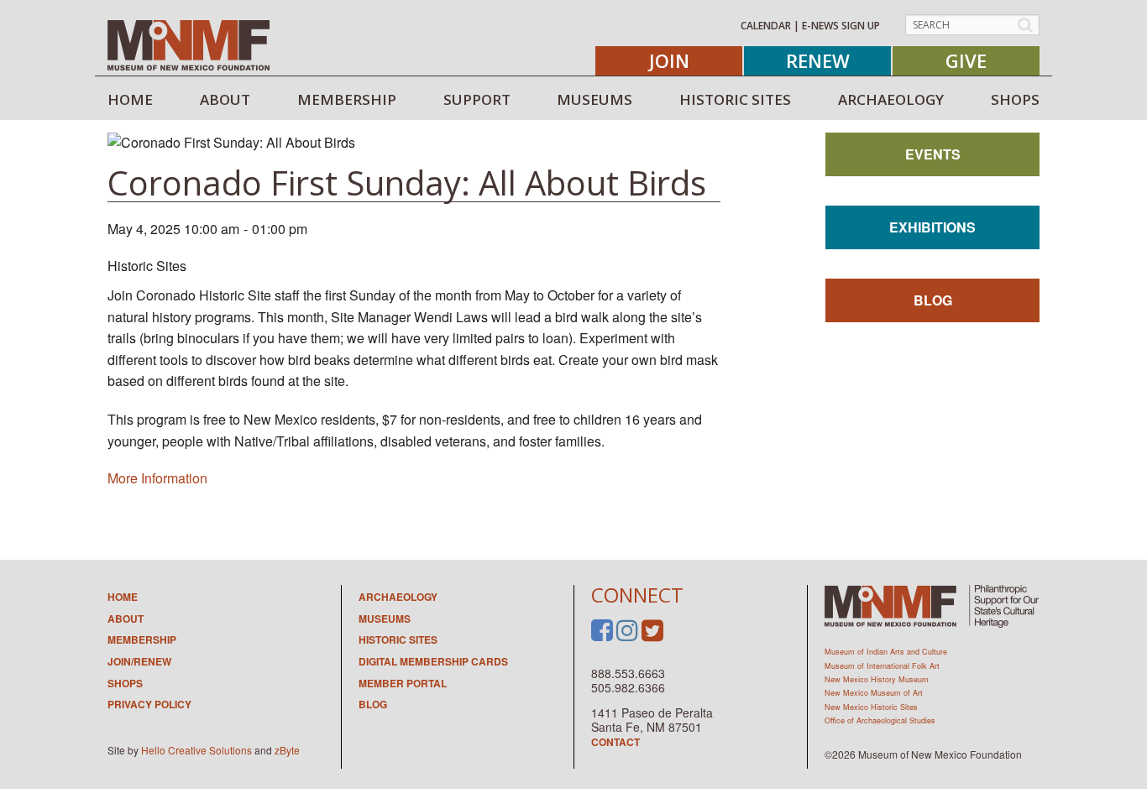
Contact (615, 741)
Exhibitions (932, 227)
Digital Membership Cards (433, 661)
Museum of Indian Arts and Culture (886, 651)
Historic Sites (398, 639)
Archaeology (398, 596)
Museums (385, 618)
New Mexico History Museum (877, 679)
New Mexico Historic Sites (871, 707)
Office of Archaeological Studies (880, 720)
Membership (141, 639)
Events (933, 154)
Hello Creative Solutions (196, 750)
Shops (125, 683)
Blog (933, 300)
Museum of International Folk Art (882, 665)
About (125, 618)
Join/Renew (139, 661)
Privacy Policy (149, 704)
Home (122, 596)
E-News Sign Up (841, 25)
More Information (157, 478)
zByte (287, 750)
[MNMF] (188, 44)
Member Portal (403, 683)
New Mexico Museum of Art (874, 692)
